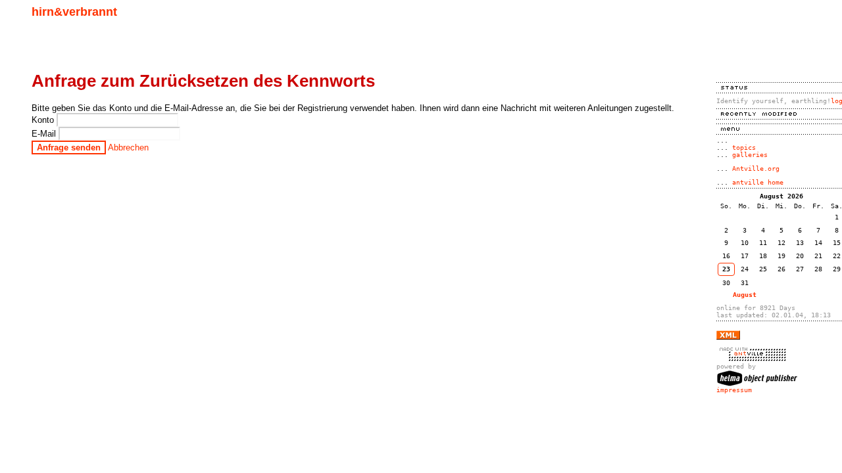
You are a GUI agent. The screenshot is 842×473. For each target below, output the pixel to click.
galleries (750, 154)
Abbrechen (128, 147)
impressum (734, 390)
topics (744, 147)
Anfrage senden (69, 147)
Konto (44, 120)
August (744, 294)
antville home (757, 182)
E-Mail (45, 134)
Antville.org (756, 168)
